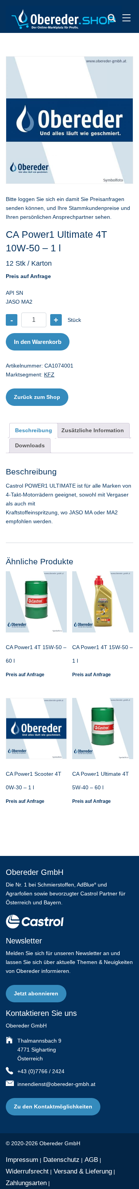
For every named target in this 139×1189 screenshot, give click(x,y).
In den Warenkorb (37, 341)
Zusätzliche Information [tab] (92, 430)
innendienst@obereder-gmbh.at (56, 1084)
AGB (91, 1159)
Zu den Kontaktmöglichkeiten (53, 1106)
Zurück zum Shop (37, 397)
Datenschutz (61, 1159)
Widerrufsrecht (27, 1171)
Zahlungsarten (26, 1183)
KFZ (49, 374)
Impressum (22, 1159)
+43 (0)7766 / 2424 (40, 1071)
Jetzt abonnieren (36, 993)
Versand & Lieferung (83, 1171)
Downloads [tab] (30, 445)
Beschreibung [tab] (33, 430)
